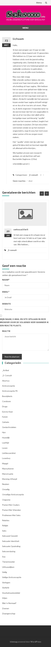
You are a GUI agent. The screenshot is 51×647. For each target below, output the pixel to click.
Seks (4, 531)
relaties (5, 520)
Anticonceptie (8, 386)
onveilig (5, 489)
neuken (5, 484)
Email (5, 291)
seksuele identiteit (10, 541)
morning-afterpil (9, 479)
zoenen (5, 608)
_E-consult (33, 175)
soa (3, 556)
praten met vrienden (11, 510)
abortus (5, 380)
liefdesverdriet (9, 453)
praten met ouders (11, 505)
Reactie (6, 331)
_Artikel (5, 370)
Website (6, 303)
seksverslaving (8, 551)
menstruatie (7, 474)
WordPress (35, 641)
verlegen (6, 582)
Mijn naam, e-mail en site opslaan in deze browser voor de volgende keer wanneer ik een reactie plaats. (24, 322)
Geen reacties (19, 181)
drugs (5, 406)
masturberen (8, 468)
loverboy (6, 458)
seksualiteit (21, 229)
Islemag (13, 641)
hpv (4, 432)
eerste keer (7, 411)
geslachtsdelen (9, 427)
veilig (4, 572)
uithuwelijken (8, 567)
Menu (39, 2)
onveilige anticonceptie (13, 494)
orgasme (6, 500)
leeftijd (5, 442)
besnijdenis (7, 396)
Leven (5, 448)
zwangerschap (8, 613)
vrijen (4, 598)
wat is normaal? (9, 603)
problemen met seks (11, 515)
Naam (5, 279)
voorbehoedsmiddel (11, 593)
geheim (5, 422)
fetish (5, 417)
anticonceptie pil (9, 391)
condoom (6, 401)
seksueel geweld (10, 536)
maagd (5, 463)
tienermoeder (8, 562)
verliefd (5, 587)
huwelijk (6, 437)
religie (5, 525)
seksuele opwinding (11, 546)
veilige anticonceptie (11, 577)
